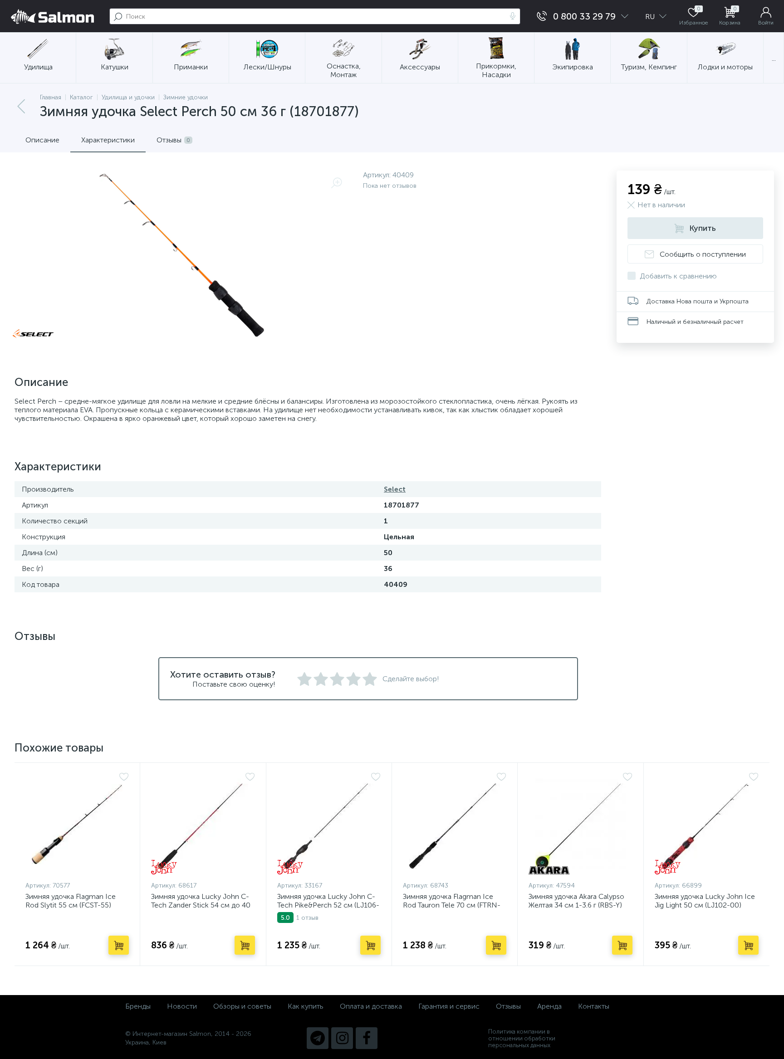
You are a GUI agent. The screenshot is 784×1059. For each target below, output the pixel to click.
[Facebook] (366, 1038)
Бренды (138, 1006)
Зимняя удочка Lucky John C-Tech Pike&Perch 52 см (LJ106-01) (328, 905)
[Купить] (118, 945)
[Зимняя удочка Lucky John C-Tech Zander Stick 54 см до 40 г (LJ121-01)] (203, 824)
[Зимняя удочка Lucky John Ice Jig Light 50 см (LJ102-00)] (707, 824)
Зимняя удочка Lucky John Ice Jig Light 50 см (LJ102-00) (705, 900)
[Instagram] (342, 1038)
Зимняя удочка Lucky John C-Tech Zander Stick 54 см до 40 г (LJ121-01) (200, 905)
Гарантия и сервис (449, 1006)
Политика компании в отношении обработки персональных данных (521, 1038)
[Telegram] (317, 1038)
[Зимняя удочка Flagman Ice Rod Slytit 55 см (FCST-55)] (77, 824)
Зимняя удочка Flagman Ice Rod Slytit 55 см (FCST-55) (70, 900)
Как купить (305, 1006)
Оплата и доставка (371, 1006)
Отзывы (508, 1006)
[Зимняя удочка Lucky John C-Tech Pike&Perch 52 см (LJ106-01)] (329, 824)
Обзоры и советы (242, 1006)
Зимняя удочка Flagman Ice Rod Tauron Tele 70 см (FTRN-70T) (451, 905)
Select (395, 489)
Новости (182, 1006)
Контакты (593, 1006)
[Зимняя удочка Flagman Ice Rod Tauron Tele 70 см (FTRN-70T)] (454, 824)
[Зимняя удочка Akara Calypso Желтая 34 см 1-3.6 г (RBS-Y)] (580, 824)
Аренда (549, 1006)
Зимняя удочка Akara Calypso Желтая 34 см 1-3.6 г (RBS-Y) (576, 900)
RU (651, 16)
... (774, 58)
